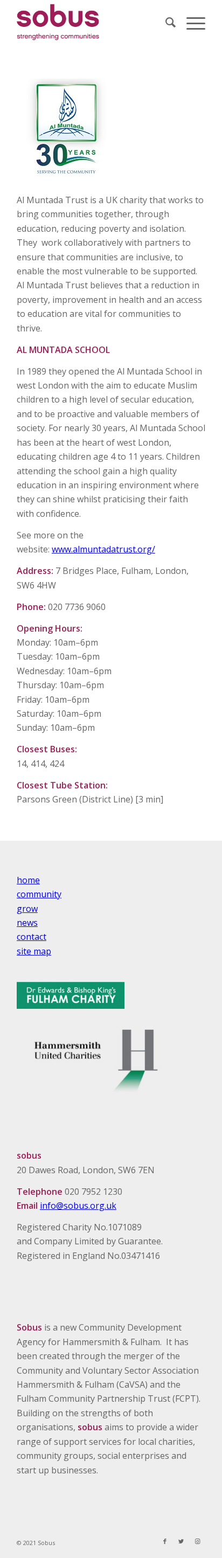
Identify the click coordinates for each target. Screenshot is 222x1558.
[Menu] (190, 22)
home (28, 880)
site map (34, 951)
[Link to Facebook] (165, 1541)
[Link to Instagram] (197, 1541)
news (27, 923)
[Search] (165, 22)
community (39, 894)
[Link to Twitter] (181, 1541)
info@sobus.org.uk (78, 1205)
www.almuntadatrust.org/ (103, 549)
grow (27, 909)
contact (31, 937)
